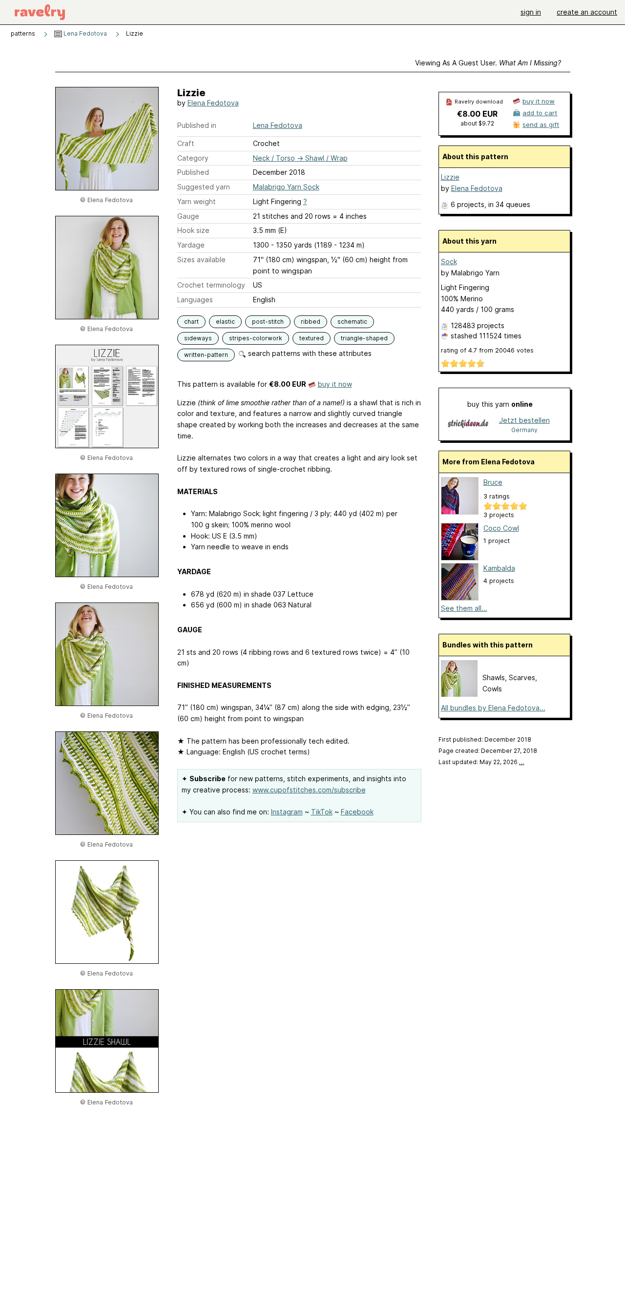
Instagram (287, 812)
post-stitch (268, 321)
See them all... (464, 608)
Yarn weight (196, 201)
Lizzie (450, 177)
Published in (196, 125)
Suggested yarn (203, 187)
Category (192, 158)
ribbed (310, 321)
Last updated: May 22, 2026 (481, 762)
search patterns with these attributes (309, 353)
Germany (524, 430)
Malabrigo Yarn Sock (286, 187)
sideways (198, 338)
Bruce (492, 482)
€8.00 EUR (477, 114)
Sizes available (201, 259)
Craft (185, 143)
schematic (352, 321)
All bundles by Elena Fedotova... (493, 708)
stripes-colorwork (255, 338)
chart (191, 321)
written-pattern (206, 354)
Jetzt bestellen (524, 420)
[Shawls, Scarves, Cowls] (459, 694)
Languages (195, 299)
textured (311, 338)
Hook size (193, 230)
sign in (531, 12)
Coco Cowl (501, 528)
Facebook (357, 812)
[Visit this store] (468, 424)
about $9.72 (477, 123)
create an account (587, 12)
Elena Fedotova (213, 103)
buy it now (335, 384)
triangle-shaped (364, 338)
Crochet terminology (211, 285)
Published (193, 172)
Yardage (191, 245)
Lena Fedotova (84, 33)
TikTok (322, 812)
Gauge (188, 216)
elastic (225, 321)
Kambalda (499, 568)
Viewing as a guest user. (488, 63)
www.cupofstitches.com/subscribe (309, 790)
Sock (449, 261)
